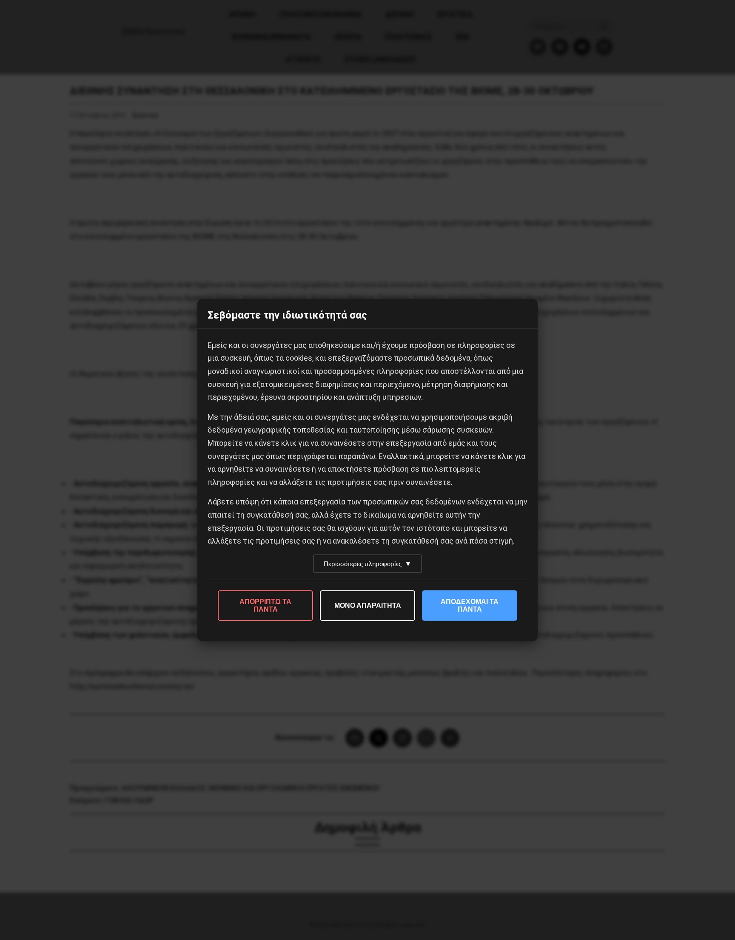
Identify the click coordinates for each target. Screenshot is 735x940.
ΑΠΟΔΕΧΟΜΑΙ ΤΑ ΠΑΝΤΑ (470, 605)
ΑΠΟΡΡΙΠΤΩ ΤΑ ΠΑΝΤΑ (265, 605)
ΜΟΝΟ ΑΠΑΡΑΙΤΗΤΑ (367, 605)
